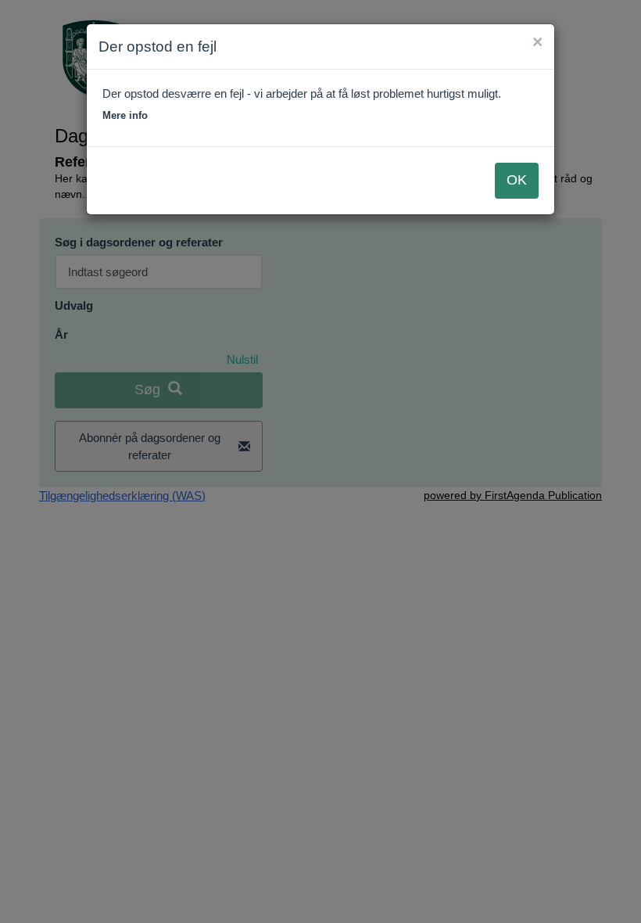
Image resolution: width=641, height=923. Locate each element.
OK (517, 180)
